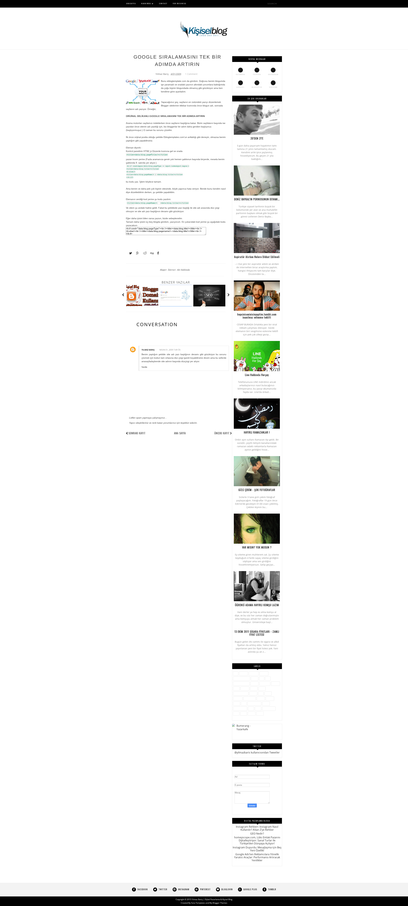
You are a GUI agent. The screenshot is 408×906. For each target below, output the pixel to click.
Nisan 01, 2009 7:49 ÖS (170, 349)
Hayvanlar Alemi (241, 683)
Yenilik (252, 713)
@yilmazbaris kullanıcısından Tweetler (257, 752)
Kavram (244, 688)
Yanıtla (144, 367)
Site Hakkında (183, 269)
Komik (262, 688)
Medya (253, 693)
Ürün (236, 713)
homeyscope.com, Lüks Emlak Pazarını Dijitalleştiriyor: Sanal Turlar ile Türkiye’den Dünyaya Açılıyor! (257, 840)
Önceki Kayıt (221, 433)
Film (268, 678)
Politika (261, 698)
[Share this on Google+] (136, 253)
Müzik (268, 693)
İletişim (254, 683)
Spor (251, 708)
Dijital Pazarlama (241, 678)
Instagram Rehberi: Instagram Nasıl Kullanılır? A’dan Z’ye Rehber (257, 828)
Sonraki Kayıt (137, 433)
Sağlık (236, 703)
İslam (236, 688)
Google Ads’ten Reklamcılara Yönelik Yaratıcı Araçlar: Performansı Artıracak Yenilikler (257, 857)
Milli (261, 693)
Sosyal (266, 703)
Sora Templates (198, 903)
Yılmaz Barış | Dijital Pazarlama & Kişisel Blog (212, 899)
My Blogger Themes (218, 903)
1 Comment (191, 73)
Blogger (163, 269)
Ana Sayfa (180, 433)
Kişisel (254, 688)
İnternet (172, 269)
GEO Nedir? (257, 833)
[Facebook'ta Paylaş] (157, 253)
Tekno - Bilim (269, 708)
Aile (235, 673)
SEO (244, 703)
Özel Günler (249, 698)
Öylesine (238, 698)
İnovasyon (264, 683)
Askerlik (243, 673)
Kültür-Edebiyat (241, 693)
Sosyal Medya (240, 708)
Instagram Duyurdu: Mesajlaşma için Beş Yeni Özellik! (257, 849)
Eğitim (254, 678)
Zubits (260, 713)
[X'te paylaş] (129, 253)
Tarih (258, 708)
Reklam (270, 698)
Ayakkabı (254, 673)
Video (243, 713)
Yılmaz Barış (148, 349)
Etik (261, 678)
